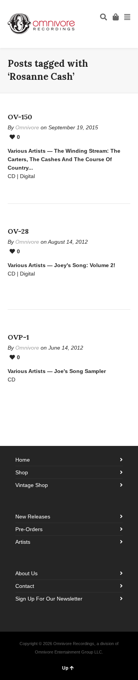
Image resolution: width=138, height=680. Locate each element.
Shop (21, 472)
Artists (22, 542)
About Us (26, 573)
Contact (24, 586)
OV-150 (20, 116)
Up (65, 668)
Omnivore (27, 127)
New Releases (32, 516)
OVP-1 (18, 337)
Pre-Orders (29, 529)
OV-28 (18, 231)
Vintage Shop (31, 485)
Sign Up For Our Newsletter (48, 599)
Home (22, 460)
